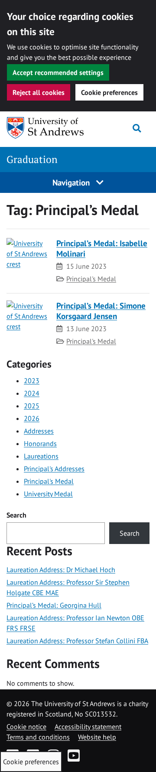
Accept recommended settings (58, 72)
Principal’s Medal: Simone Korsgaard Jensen (101, 310)
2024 (31, 393)
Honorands (40, 443)
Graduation (32, 159)
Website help (97, 737)
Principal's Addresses (54, 468)
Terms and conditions (38, 737)
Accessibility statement (88, 726)
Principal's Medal (91, 278)
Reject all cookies (39, 92)
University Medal (48, 493)
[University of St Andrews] (45, 128)
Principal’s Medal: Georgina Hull (53, 605)
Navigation (72, 182)
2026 (31, 418)
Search (16, 515)
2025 (31, 405)
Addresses (39, 431)
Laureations (41, 456)
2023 (31, 380)
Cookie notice (26, 726)
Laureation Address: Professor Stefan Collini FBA (77, 640)
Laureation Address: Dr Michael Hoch (60, 569)
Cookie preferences (109, 92)
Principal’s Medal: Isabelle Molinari (101, 248)
